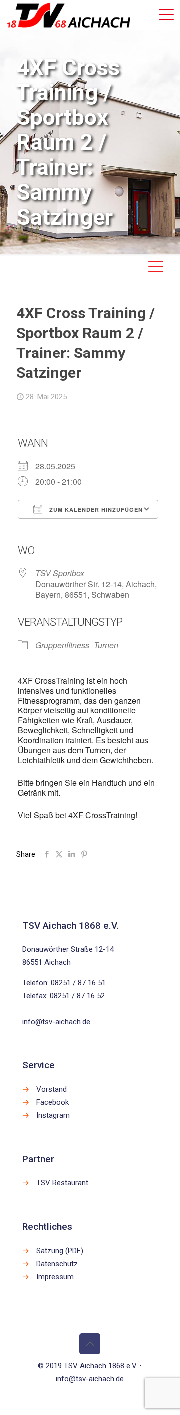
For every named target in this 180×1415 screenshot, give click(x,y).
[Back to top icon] (90, 1343)
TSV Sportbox (60, 573)
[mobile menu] (166, 14)
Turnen (106, 645)
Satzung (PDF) (60, 1250)
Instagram (53, 1115)
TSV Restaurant (62, 1183)
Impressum (55, 1276)
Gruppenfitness (63, 645)
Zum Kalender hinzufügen (95, 509)
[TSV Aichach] (69, 14)
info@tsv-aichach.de (56, 1021)
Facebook (52, 1102)
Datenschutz (57, 1263)
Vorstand (51, 1089)
